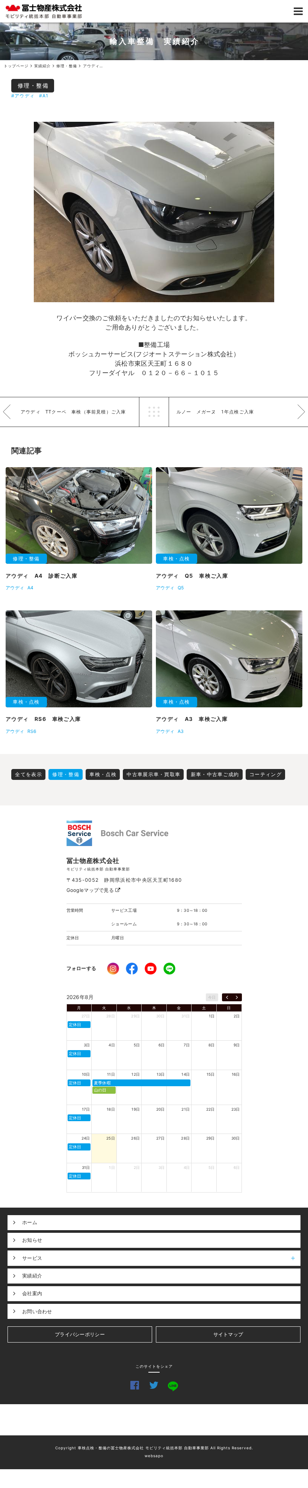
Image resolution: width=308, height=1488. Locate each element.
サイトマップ (228, 1334)
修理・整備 (33, 85)
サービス (32, 1258)
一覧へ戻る (154, 412)
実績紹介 (32, 1276)
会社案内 (32, 1293)
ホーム (29, 1222)
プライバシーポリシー (80, 1334)
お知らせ (32, 1240)
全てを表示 (28, 774)
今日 (212, 997)
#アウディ (23, 95)
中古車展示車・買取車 (153, 774)
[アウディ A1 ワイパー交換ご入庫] (154, 212)
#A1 (44, 95)
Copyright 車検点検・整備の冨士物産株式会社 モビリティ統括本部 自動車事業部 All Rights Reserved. (154, 1448)
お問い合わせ (37, 1311)
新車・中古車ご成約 (215, 774)
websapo (154, 1455)
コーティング (265, 774)
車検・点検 (102, 774)
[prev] (227, 997)
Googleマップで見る (91, 890)
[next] (237, 997)
